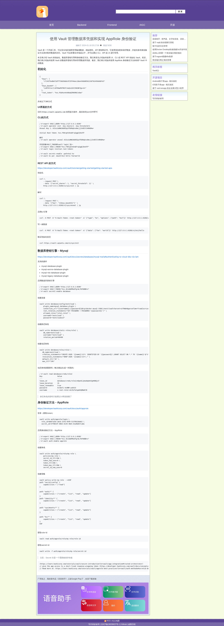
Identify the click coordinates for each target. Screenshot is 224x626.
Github (124, 624)
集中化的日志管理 (159, 46)
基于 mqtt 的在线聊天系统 (163, 42)
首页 (51, 25)
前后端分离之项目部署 (161, 60)
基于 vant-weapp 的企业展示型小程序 (168, 88)
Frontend (112, 25)
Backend (81, 25)
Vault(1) (155, 71)
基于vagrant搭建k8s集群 (162, 56)
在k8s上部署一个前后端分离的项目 (167, 53)
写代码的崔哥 (158, 98)
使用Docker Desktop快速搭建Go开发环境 (169, 49)
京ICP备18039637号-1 (110, 624)
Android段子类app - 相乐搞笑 (164, 81)
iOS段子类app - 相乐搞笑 (162, 85)
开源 (172, 25)
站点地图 (116, 621)
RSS (108, 621)
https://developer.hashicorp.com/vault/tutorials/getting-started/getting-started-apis (75, 168)
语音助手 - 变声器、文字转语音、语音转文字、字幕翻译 (175, 39)
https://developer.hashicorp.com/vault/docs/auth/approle (63, 408)
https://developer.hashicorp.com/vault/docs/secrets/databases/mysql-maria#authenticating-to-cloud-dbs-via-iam (88, 257)
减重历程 (132, 624)
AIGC (142, 25)
